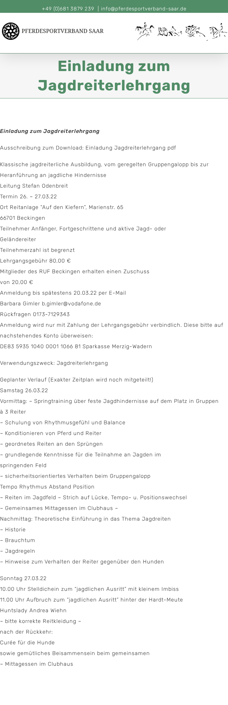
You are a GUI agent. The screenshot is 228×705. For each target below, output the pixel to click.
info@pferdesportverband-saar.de (143, 9)
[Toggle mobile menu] (225, 44)
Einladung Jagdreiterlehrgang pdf (131, 148)
